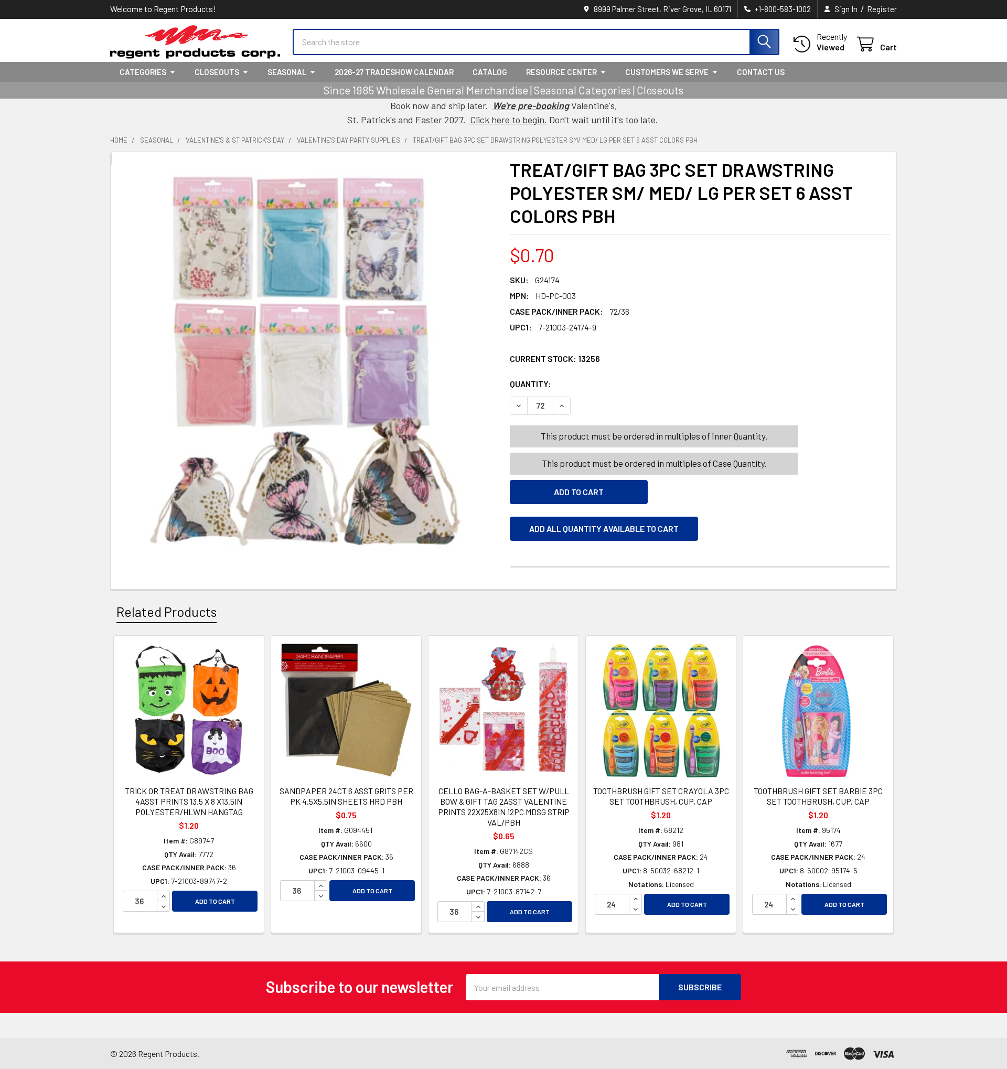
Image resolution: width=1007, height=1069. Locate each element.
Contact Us (761, 72)
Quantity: (589, 384)
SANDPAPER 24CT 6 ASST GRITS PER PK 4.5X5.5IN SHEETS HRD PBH (346, 796)
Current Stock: (555, 359)
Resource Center (561, 72)
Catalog (490, 72)
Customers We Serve (667, 72)
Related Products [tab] (166, 611)
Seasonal (286, 72)
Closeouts (217, 72)
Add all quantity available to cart (604, 528)
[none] (307, 361)
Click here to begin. (508, 119)
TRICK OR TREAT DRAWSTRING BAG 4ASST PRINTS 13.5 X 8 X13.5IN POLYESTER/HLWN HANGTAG (189, 801)
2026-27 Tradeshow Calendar (394, 72)
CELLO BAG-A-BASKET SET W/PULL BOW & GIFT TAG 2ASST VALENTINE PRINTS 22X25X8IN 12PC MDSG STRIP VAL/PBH (504, 806)
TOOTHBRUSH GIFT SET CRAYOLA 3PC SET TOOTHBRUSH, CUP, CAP (661, 796)
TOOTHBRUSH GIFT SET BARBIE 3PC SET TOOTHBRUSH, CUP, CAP (818, 796)
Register (882, 9)
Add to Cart (215, 901)
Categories (143, 72)
